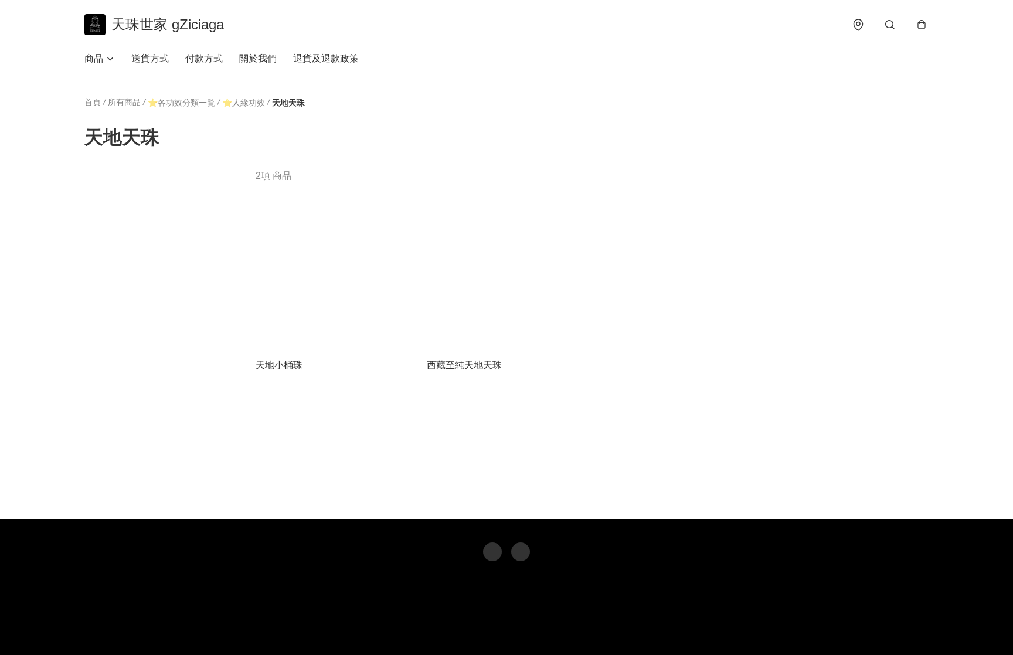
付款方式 (204, 58)
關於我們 (258, 58)
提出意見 (548, 629)
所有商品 (124, 102)
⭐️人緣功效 (243, 102)
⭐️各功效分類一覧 (181, 102)
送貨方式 (150, 58)
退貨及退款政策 (326, 58)
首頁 (92, 102)
